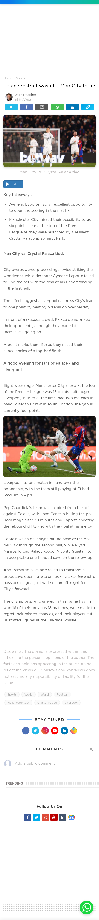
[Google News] (71, 817)
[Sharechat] (73, 730)
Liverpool (71, 702)
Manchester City (18, 702)
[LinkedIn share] (72, 107)
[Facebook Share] (26, 107)
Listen (15, 184)
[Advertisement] (49, 43)
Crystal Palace (47, 702)
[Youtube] (54, 730)
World (28, 694)
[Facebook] (25, 730)
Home (7, 78)
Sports (20, 78)
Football (62, 694)
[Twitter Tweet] (11, 107)
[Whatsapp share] (57, 107)
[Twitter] (35, 730)
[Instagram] (45, 730)
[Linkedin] (64, 730)
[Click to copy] (87, 107)
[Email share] (41, 107)
